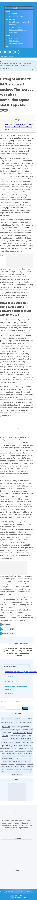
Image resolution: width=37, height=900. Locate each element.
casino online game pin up (17, 734)
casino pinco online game (16, 740)
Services (17, 846)
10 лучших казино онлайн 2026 (11, 719)
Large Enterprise (16, 852)
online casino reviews (24, 756)
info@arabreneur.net (16, 884)
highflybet (14, 748)
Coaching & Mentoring (17, 855)
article (24, 719)
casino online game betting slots (11, 730)
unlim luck (11, 764)
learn (3, 753)
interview (29, 751)
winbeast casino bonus (14, 769)
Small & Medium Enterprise (16, 849)
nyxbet (14, 756)
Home (17, 843)
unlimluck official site (12, 766)
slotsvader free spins (18, 761)
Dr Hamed (6, 624)
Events (16, 863)
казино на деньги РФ (26, 771)
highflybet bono (22, 748)
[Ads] (16, 792)
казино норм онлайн (17, 774)
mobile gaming (11, 753)
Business (17, 858)
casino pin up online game (17, 744)
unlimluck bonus (21, 764)
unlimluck (4, 764)
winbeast (23, 766)
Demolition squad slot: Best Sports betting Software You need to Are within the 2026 (19, 127)
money (20, 753)
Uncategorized (8, 633)
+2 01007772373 (16, 881)
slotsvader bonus (28, 758)
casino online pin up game (18, 736)
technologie (28, 761)
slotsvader (19, 758)
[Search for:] (13, 708)
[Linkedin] (17, 52)
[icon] (1, 624)
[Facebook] (2, 52)
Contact (17, 861)
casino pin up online (14, 742)
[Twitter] (7, 52)
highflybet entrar (9, 751)
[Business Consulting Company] (4, 3)
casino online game (17, 724)
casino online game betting (21, 727)
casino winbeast (23, 745)
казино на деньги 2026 (13, 771)
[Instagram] (12, 52)
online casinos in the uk (8, 758)
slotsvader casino (7, 761)
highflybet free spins (20, 751)
